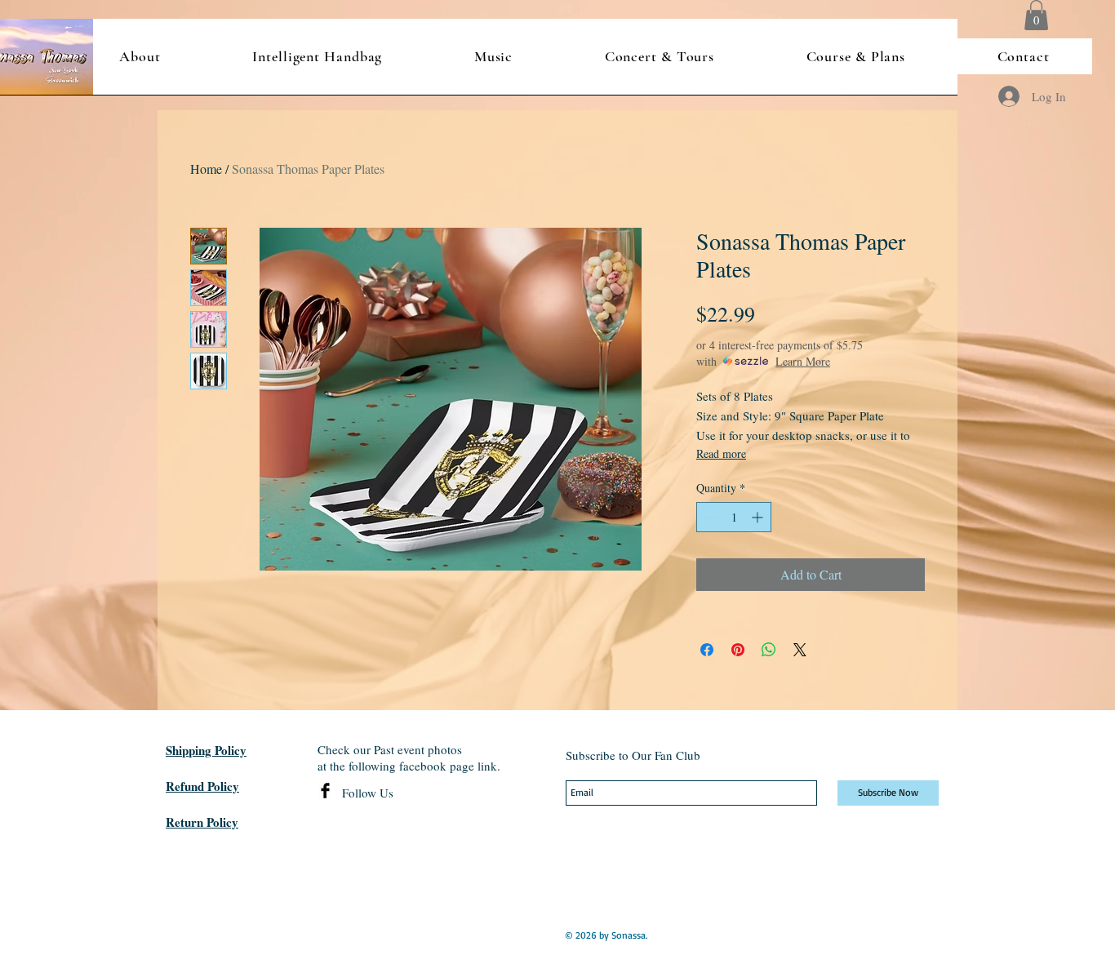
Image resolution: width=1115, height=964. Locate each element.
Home (206, 168)
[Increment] (759, 517)
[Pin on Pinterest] (738, 650)
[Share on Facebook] (707, 650)
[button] (1036, 15)
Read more (721, 453)
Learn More (802, 361)
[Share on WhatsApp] (769, 650)
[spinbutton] (734, 517)
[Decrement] (709, 517)
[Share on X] (800, 650)
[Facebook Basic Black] (325, 790)
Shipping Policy (206, 750)
